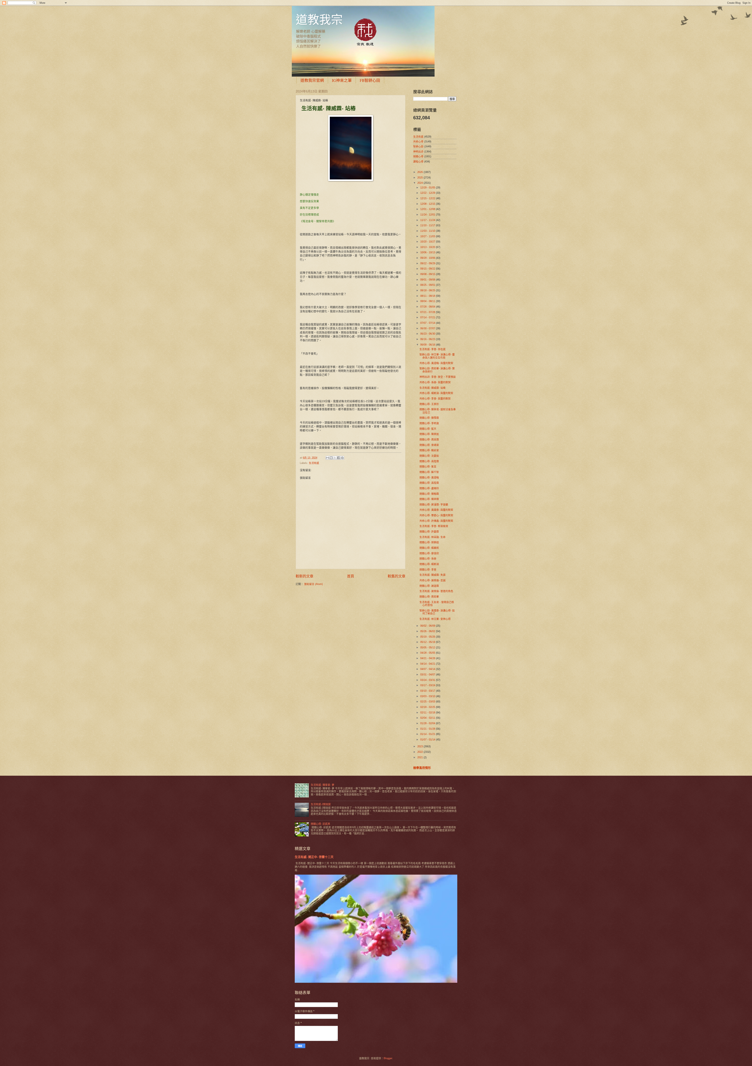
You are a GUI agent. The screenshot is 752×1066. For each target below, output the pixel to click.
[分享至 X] (335, 458)
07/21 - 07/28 (428, 312)
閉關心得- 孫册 (427, 558)
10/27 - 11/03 (428, 236)
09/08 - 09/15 (428, 274)
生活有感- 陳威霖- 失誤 (432, 574)
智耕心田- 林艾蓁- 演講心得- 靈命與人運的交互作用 (437, 356)
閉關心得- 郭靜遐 (429, 542)
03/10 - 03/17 (428, 690)
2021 (420, 757)
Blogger (388, 1058)
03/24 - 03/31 (428, 680)
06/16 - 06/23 (428, 339)
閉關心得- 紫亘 (427, 466)
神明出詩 (418, 151)
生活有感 (314, 463)
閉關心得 (418, 156)
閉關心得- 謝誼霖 (429, 585)
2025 (420, 177)
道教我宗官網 (312, 80)
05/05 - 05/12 (428, 647)
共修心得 (418, 141)
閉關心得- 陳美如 (429, 434)
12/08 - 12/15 (428, 203)
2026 (420, 172)
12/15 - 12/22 (428, 198)
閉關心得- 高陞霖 (429, 461)
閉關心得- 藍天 (427, 428)
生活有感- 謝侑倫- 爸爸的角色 (436, 591)
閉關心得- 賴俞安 (429, 450)
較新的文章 (304, 576)
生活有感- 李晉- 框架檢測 (433, 526)
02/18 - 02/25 (428, 707)
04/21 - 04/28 (428, 658)
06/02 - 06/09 (428, 625)
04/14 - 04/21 (428, 663)
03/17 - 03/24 (428, 685)
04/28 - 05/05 (428, 652)
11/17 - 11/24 (428, 220)
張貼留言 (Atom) (313, 584)
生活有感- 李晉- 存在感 (432, 349)
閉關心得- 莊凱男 (320, 823)
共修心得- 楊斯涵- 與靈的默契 (436, 393)
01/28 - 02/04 (428, 723)
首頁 (350, 576)
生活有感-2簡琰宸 (321, 804)
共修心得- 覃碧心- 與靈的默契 (436, 515)
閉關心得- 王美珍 (429, 404)
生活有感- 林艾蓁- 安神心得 (435, 618)
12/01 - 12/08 (428, 209)
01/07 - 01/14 (428, 739)
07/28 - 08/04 (428, 306)
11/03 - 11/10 (428, 230)
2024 (420, 182)
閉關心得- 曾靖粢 (429, 444)
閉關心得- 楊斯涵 (429, 564)
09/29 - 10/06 (428, 257)
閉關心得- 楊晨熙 (429, 547)
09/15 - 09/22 (428, 268)
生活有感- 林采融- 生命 (432, 537)
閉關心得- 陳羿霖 (429, 499)
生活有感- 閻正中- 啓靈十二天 (314, 857)
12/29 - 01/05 (428, 187)
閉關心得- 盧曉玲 (429, 488)
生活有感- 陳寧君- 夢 (322, 784)
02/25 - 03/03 (428, 701)
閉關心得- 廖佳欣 (429, 553)
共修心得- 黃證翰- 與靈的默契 (436, 363)
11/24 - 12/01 (428, 214)
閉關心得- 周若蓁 (429, 596)
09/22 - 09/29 (428, 263)
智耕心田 (418, 146)
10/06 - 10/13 (428, 252)
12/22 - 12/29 (428, 192)
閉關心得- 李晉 (427, 569)
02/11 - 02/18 (428, 712)
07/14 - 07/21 (428, 317)
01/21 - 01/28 (428, 728)
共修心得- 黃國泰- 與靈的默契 (436, 509)
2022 (420, 751)
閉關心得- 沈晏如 (429, 455)
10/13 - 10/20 (428, 247)
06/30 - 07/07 (428, 328)
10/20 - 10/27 (428, 241)
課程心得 (418, 161)
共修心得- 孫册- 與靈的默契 (435, 382)
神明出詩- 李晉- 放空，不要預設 (437, 376)
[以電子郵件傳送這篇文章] (327, 458)
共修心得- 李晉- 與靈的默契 (435, 398)
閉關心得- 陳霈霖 (429, 417)
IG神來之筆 (342, 80)
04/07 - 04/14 (428, 669)
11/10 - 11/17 (428, 225)
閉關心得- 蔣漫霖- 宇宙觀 (433, 504)
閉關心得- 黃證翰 (429, 477)
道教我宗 (319, 19)
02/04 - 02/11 (428, 717)
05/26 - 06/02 (428, 631)
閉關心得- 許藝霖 (429, 531)
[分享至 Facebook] (339, 458)
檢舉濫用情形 (422, 767)
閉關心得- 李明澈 (429, 423)
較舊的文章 (396, 576)
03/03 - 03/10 (428, 696)
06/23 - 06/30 (428, 333)
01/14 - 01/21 (428, 734)
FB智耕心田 (370, 80)
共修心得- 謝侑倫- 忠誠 (432, 580)
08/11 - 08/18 (428, 295)
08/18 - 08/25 (428, 290)
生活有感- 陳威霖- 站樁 (432, 387)
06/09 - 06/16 (428, 344)
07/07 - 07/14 (428, 322)
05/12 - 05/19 (428, 642)
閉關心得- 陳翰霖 (429, 493)
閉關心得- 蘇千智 (429, 472)
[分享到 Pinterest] (342, 458)
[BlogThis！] (331, 458)
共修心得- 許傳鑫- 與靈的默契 (436, 520)
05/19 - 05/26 (428, 636)
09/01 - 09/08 (428, 279)
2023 (420, 746)
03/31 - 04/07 (428, 674)
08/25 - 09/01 (428, 284)
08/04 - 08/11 (428, 301)
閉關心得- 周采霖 (429, 439)
